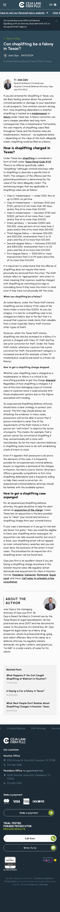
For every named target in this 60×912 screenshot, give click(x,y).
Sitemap (43, 884)
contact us (32, 884)
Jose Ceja (22, 79)
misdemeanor (39, 113)
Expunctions (29, 61)
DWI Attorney (36, 728)
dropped (50, 380)
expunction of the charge (29, 510)
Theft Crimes (44, 61)
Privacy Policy (11, 881)
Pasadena (17, 574)
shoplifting (29, 158)
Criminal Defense (12, 61)
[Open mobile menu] (4, 4)
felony (6, 117)
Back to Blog (13, 38)
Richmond (42, 574)
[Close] (56, 21)
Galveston (30, 574)
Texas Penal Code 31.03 (38, 161)
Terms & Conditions (43, 878)
